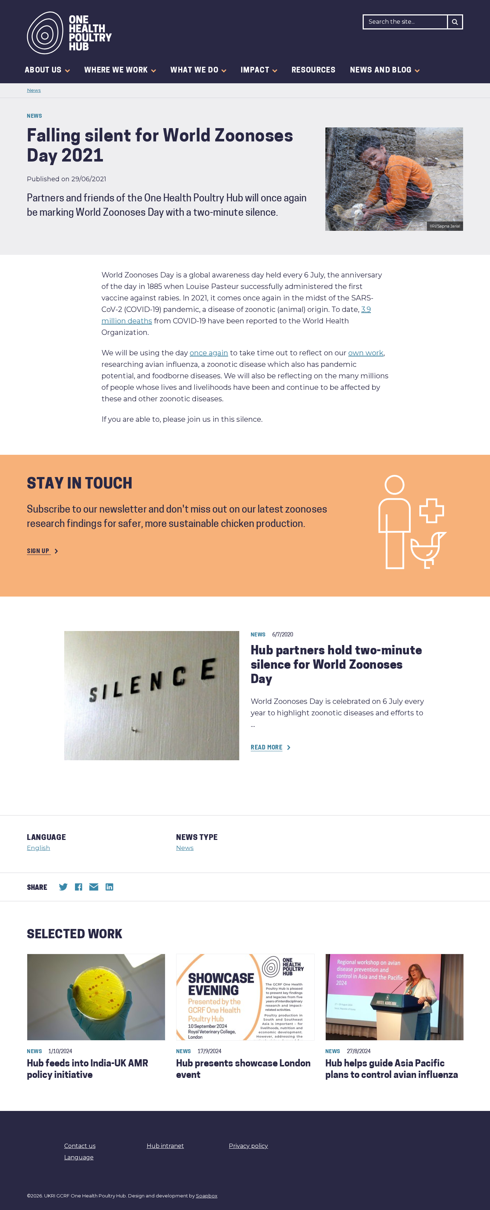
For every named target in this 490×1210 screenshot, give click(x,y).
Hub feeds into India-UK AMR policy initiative (87, 1069)
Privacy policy (248, 1146)
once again (209, 353)
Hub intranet (165, 1146)
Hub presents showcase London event (243, 1069)
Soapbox (206, 1196)
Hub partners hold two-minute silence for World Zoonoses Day (336, 665)
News (34, 90)
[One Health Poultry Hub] (69, 33)
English (38, 847)
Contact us (79, 1146)
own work (365, 353)
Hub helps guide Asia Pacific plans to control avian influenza (391, 1069)
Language (79, 1157)
